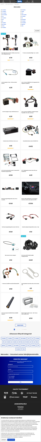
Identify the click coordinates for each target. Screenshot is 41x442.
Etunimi (9, 369)
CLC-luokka (4, 14)
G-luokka (4, 17)
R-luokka (23, 21)
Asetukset (4, 439)
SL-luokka (24, 22)
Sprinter (23, 24)
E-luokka (23, 16)
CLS (3, 16)
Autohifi (2, 4)
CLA (22, 13)
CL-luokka (4, 13)
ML (2, 21)
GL (22, 17)
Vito (22, 25)
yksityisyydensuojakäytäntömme (8, 434)
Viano (3, 25)
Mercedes (16, 4)
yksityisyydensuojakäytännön (7, 437)
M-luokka (24, 19)
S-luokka (4, 22)
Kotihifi (12, 377)
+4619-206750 (20, 408)
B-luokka (23, 9)
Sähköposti (10, 364)
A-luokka (4, 9)
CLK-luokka (24, 14)
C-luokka (4, 11)
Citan (23, 11)
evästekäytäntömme (8, 423)
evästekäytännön (26, 435)
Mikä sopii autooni (9, 4)
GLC (3, 19)
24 (22, 329)
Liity (20, 382)
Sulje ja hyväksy (11, 439)
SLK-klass (4, 24)
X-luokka (4, 27)
